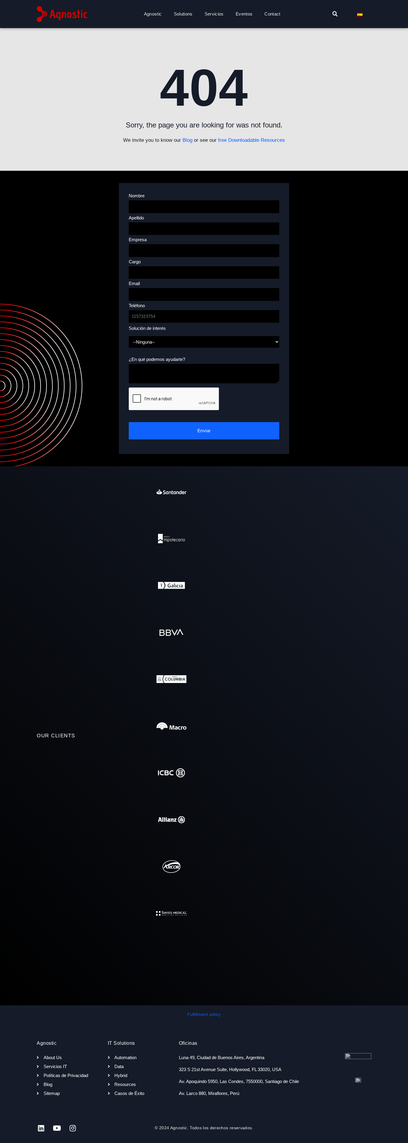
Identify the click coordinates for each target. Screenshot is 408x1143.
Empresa (138, 239)
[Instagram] (72, 1128)
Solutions (183, 13)
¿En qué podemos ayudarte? (157, 359)
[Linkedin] (41, 1128)
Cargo (135, 261)
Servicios (214, 13)
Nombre (137, 195)
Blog (187, 140)
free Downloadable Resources (251, 140)
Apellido (136, 218)
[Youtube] (57, 1128)
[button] (335, 14)
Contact (272, 13)
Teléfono (137, 305)
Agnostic (153, 13)
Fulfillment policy (203, 1014)
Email (134, 283)
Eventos (244, 13)
